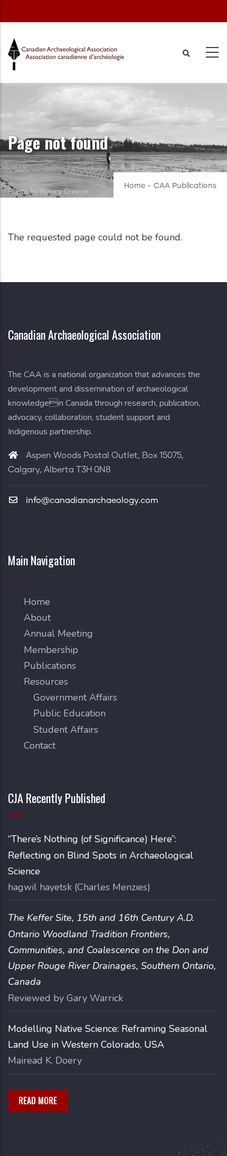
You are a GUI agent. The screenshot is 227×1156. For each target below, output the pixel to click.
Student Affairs (65, 729)
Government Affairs (75, 697)
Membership (51, 650)
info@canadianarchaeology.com (91, 500)
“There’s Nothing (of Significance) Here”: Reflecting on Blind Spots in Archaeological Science (100, 855)
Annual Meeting (58, 633)
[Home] (66, 54)
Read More (37, 1100)
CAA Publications (185, 186)
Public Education (69, 713)
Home (134, 186)
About (37, 617)
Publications (50, 665)
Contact (39, 745)
